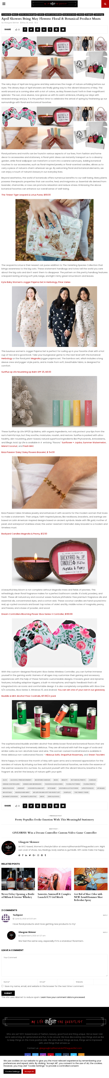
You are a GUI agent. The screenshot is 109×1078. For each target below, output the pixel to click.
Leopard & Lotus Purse (68, 788)
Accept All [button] (29, 1071)
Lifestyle (81, 14)
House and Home (69, 14)
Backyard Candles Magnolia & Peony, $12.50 (24, 533)
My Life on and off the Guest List (46, 792)
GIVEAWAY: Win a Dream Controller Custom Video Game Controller (54, 833)
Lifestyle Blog (88, 788)
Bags (56, 780)
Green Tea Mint (97, 754)
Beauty (15, 14)
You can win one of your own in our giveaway (81, 689)
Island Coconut (9, 446)
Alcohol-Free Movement (21, 780)
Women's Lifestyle (28, 796)
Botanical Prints (78, 780)
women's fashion (10, 796)
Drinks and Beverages (28, 14)
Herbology (6, 358)
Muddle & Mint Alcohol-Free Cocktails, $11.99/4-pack (28, 695)
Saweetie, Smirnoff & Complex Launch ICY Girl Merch (54, 896)
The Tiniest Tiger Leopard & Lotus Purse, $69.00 (26, 194)
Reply (105, 915)
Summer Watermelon (94, 442)
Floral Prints (89, 784)
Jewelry (20, 788)
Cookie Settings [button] (12, 1071)
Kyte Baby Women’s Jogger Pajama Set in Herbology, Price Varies (35, 282)
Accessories (6, 14)
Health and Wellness (53, 14)
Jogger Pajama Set (36, 788)
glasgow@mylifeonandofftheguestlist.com (60, 1048)
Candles (92, 780)
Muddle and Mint (22, 792)
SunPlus (67, 792)
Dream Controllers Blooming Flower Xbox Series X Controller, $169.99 (37, 613)
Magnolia (35, 358)
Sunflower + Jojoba (72, 442)
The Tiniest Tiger (81, 792)
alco (5, 780)
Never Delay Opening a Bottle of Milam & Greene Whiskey (17, 896)
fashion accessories (54, 784)
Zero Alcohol (53, 796)
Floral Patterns (73, 784)
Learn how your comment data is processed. (63, 997)
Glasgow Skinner (11, 22)
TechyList (18, 915)
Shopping (89, 14)
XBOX (42, 796)
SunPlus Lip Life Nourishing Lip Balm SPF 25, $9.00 (26, 371)
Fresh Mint (28, 446)
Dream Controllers (11, 784)
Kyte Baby (51, 788)
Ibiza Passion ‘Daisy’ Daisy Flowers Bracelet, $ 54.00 (28, 452)
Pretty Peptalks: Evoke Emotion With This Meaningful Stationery (54, 819)
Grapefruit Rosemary (72, 754)
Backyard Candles (42, 780)
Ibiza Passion (8, 788)
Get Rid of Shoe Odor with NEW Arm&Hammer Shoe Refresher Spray (88, 897)
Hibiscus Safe (53, 754)
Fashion (41, 14)
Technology (99, 14)
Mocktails (7, 792)
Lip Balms (101, 788)
